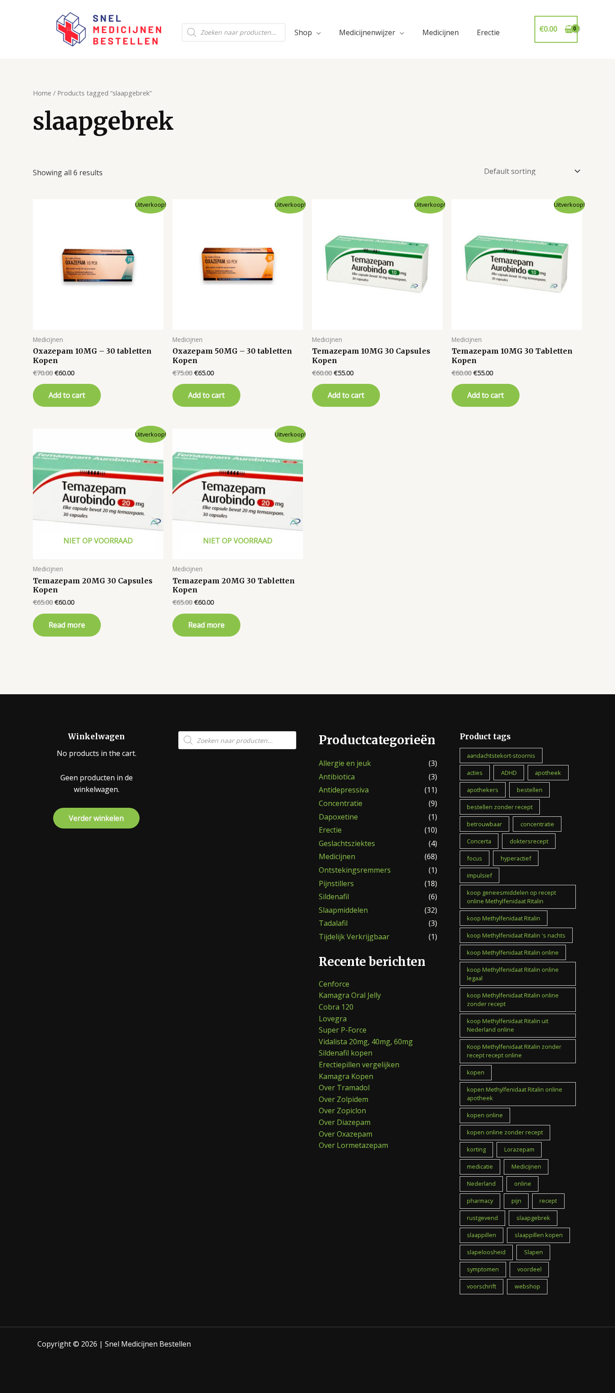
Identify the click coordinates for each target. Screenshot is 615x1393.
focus (474, 858)
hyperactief (516, 858)
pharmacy (480, 1201)
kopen (475, 1072)
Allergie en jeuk (345, 763)
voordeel (529, 1269)
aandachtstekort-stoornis (501, 755)
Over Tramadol (344, 1088)
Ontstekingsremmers (355, 870)
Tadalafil (333, 923)
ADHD (509, 773)
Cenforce (334, 984)
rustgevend (482, 1218)
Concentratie (340, 803)
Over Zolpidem (343, 1099)
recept (548, 1201)
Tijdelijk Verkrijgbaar (354, 937)
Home (42, 92)
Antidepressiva (344, 790)
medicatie (480, 1166)
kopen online (485, 1115)
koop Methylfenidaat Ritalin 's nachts (516, 935)
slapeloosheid (486, 1252)
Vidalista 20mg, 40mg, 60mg (366, 1042)
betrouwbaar (484, 824)
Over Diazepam (345, 1122)
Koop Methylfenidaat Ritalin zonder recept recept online (514, 1050)
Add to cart (67, 395)
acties (475, 773)
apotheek (548, 773)
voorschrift (481, 1286)
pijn (516, 1201)
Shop (303, 32)
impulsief (479, 875)
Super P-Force (342, 1030)
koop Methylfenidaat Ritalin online (513, 952)
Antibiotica (337, 777)
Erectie (488, 32)
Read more (67, 625)
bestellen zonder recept (500, 807)
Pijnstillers (336, 883)
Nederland (481, 1183)
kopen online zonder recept (505, 1132)
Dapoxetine (338, 817)
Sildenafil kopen (345, 1053)
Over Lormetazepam (353, 1145)
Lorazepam (519, 1149)
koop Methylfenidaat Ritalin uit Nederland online (507, 1025)
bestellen (530, 790)
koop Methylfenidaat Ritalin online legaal (513, 973)
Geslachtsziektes (347, 843)
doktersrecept (529, 841)
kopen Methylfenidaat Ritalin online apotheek (514, 1093)
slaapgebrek (533, 1218)
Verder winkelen (96, 818)
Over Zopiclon (342, 1110)
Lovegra (333, 1019)
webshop (527, 1286)
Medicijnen (440, 32)
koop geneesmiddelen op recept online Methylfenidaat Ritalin (511, 896)
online (522, 1183)
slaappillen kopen (539, 1235)
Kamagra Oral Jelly (350, 995)
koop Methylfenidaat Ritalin (503, 918)
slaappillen (481, 1235)
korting (476, 1149)
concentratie (537, 824)
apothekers (482, 790)
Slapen (533, 1252)
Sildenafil (334, 896)
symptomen (483, 1269)
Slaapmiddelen (343, 910)
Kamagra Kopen (346, 1076)
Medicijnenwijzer (367, 32)
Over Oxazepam (345, 1134)
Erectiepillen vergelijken (359, 1065)
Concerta (479, 841)
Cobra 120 (336, 1007)
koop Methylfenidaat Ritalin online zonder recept (513, 999)
